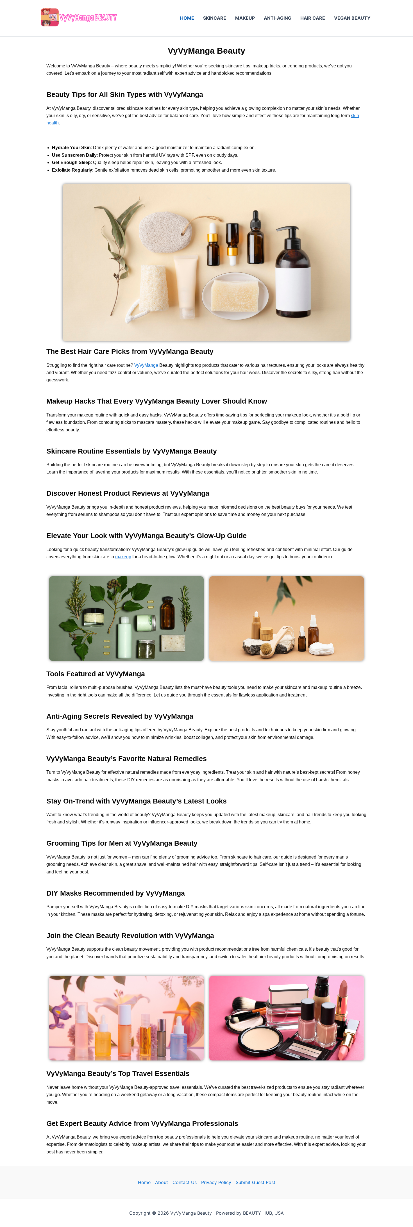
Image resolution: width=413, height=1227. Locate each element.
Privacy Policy (216, 1182)
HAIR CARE (312, 18)
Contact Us (185, 1182)
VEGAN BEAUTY (352, 18)
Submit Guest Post (255, 1182)
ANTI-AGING (277, 18)
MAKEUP (245, 18)
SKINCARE (214, 18)
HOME (187, 18)
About (161, 1182)
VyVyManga (146, 365)
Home (144, 1182)
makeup (123, 556)
